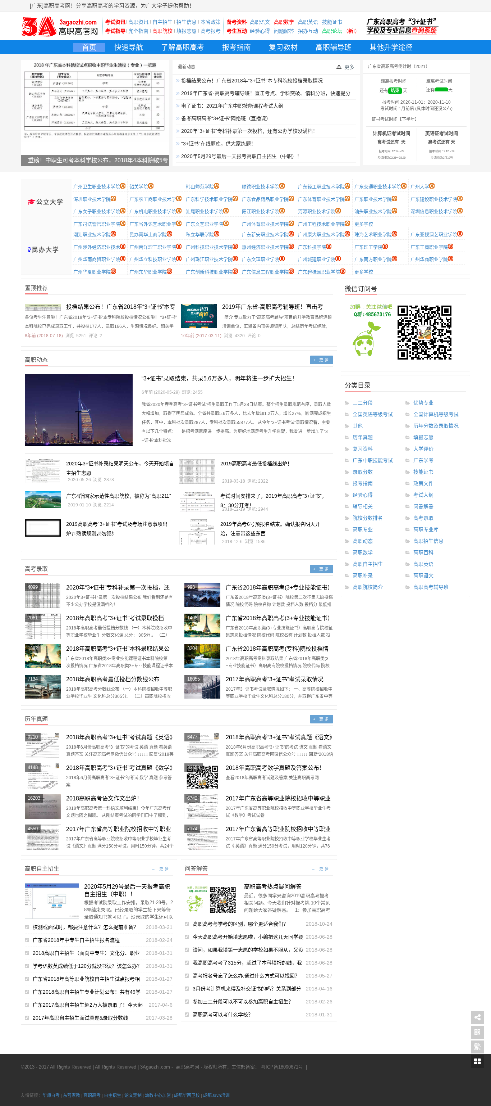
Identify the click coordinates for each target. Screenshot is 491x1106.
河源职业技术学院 (316, 211)
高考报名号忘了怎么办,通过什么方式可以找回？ (246, 976)
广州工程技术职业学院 (321, 224)
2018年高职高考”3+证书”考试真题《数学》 (120, 768)
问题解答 (284, 31)
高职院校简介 (368, 587)
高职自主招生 (368, 564)
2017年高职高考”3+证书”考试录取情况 (274, 679)
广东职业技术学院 (373, 199)
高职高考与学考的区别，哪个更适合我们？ (240, 924)
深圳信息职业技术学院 (433, 211)
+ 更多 (321, 360)
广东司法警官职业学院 (96, 224)
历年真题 (363, 437)
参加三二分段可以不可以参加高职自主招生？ (243, 1002)
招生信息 (186, 22)
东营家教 (71, 1095)
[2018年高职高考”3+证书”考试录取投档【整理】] (43, 626)
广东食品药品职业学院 (265, 199)
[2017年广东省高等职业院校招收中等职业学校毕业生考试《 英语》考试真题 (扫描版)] (202, 837)
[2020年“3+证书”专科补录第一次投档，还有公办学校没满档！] (43, 595)
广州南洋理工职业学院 (152, 247)
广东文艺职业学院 (204, 224)
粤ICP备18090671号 (281, 1067)
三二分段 (363, 403)
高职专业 (363, 529)
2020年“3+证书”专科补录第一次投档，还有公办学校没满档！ (249, 131)
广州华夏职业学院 (92, 272)
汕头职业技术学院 (373, 211)
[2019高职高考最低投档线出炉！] (197, 471)
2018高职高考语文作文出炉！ (104, 798)
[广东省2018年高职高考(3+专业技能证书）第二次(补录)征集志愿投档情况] (202, 595)
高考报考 (211, 31)
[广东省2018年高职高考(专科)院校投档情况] (202, 656)
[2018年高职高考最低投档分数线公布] (43, 687)
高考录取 (423, 518)
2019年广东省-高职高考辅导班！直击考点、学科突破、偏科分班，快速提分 (265, 93)
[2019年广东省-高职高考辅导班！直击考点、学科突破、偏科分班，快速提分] (199, 316)
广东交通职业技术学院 (377, 186)
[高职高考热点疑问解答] (212, 899)
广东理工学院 (368, 247)
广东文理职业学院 (260, 259)
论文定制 (133, 1095)
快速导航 (128, 47)
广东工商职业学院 (429, 247)
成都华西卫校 (187, 1095)
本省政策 (211, 22)
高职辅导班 (334, 47)
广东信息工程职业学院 (265, 272)
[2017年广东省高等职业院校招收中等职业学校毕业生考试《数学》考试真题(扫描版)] (202, 806)
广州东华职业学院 (148, 272)
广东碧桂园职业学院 (319, 272)
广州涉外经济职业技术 (96, 247)
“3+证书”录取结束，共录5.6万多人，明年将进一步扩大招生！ (220, 378)
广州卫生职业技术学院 (96, 186)
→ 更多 (160, 869)
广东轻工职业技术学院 (321, 186)
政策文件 (423, 483)
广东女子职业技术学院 (96, 211)
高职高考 (92, 1095)
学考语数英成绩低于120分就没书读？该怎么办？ (87, 966)
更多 (349, 67)
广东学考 (423, 460)
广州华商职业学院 (429, 259)
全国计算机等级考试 (436, 414)
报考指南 (236, 47)
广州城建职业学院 (316, 259)
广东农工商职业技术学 (152, 199)
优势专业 (423, 403)
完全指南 (138, 31)
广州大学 (419, 186)
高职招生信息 (428, 541)
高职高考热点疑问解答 (273, 887)
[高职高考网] (59, 37)
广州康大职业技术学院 (321, 234)
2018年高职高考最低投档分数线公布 (113, 679)
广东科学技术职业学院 (209, 199)
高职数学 (363, 552)
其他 (358, 426)
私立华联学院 (200, 234)
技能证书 (332, 22)
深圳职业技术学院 (92, 199)
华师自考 (51, 1095)
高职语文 (260, 22)
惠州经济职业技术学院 (265, 247)
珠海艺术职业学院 (373, 234)
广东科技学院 (312, 247)
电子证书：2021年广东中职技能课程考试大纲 (231, 106)
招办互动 (308, 31)
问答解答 (423, 506)
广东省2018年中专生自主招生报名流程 (76, 940)
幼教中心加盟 (158, 1095)
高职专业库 (426, 529)
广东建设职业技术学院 (433, 199)
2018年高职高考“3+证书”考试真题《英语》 (120, 737)
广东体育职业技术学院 (321, 199)
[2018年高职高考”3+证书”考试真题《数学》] (43, 776)
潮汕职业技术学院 (92, 234)
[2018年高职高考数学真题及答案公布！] (202, 776)
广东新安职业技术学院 (265, 234)
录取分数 (363, 472)
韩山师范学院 (200, 186)
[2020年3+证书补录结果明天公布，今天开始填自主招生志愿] (43, 471)
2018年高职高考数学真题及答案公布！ (275, 768)
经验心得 (260, 31)
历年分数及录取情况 (436, 426)
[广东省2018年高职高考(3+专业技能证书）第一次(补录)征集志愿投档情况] (202, 626)
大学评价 (423, 449)
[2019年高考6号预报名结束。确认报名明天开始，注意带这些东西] (197, 532)
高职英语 (308, 22)
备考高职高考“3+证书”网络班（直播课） (225, 118)
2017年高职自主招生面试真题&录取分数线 (80, 1018)
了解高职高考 (182, 47)
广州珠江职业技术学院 (209, 259)
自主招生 (162, 22)
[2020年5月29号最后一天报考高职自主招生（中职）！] (52, 901)
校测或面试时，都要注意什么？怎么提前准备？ (85, 927)
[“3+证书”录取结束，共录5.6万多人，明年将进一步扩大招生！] (79, 410)
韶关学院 (138, 186)
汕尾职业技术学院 (204, 211)
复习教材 (283, 47)
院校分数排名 (368, 518)
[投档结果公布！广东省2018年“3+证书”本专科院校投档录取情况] (43, 308)
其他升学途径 (391, 47)
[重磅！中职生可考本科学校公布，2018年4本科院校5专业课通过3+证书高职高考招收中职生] (95, 120)
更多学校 (363, 224)
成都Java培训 (216, 1095)
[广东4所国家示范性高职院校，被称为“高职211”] (43, 499)
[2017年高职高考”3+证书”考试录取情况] (202, 687)
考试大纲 (423, 495)
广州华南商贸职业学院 (96, 259)
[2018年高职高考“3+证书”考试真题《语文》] (202, 745)
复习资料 (363, 449)
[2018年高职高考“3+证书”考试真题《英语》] (43, 745)
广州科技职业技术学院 (209, 247)
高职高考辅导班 (431, 587)
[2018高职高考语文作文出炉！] (43, 806)
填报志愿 (186, 31)
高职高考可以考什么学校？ (223, 1014)
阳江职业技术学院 (260, 211)
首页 (89, 47)
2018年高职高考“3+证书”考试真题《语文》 (280, 737)
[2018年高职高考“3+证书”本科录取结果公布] (43, 656)
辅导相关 (363, 506)
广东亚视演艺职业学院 (433, 234)
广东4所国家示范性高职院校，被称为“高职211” (118, 496)
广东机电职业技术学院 (152, 211)
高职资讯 (138, 22)
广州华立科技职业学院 (152, 259)
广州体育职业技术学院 (265, 224)
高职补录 (363, 575)
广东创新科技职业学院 (209, 272)
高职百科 (423, 552)
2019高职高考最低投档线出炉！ (256, 463)
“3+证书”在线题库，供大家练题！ (218, 143)
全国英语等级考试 (373, 414)
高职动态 (363, 541)
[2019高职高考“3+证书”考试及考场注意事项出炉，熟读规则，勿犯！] (43, 528)
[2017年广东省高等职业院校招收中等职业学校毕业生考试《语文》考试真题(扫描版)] (43, 837)
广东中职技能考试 (373, 460)
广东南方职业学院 (373, 259)
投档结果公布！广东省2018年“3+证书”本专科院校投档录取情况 (251, 80)
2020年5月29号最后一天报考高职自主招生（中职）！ (241, 156)
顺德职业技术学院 (260, 186)
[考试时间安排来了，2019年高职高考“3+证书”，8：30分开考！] (197, 501)
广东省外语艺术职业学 (152, 224)
